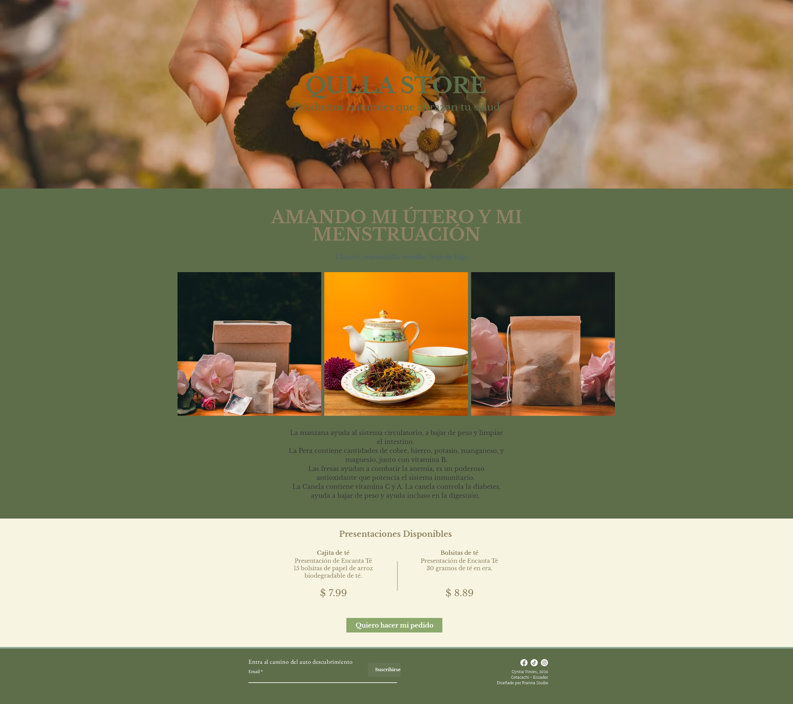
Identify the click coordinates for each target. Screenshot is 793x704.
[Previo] (34, 583)
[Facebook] (524, 662)
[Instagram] (544, 662)
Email (254, 672)
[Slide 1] (396, 631)
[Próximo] (759, 583)
